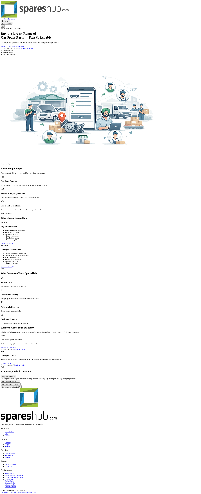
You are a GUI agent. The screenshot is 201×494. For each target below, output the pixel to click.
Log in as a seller (19, 365)
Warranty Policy (10, 485)
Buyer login (22, 48)
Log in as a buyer (20, 349)
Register (9, 23)
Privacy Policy (10, 479)
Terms (12, 492)
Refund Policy (10, 481)
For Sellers (11, 19)
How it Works (9, 432)
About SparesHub (11, 464)
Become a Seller (18, 46)
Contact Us (8, 466)
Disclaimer (18, 492)
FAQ (6, 434)
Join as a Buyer (6, 46)
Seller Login (9, 455)
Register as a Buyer (7, 348)
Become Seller (10, 454)
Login (3, 23)
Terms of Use (9, 473)
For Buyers (4, 19)
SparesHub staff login (29, 492)
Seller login (30, 48)
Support (7, 446)
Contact (7, 435)
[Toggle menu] (3, 26)
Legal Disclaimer (10, 487)
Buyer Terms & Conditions (14, 475)
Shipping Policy (10, 483)
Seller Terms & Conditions (14, 477)
